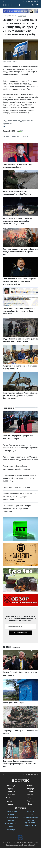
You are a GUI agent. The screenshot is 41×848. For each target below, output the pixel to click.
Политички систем (11, 817)
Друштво (11, 801)
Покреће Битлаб (30, 826)
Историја (11, 814)
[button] (37, 5)
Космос (30, 795)
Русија (10, 789)
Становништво (10, 823)
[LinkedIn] (35, 1)
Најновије (11, 786)
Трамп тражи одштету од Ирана (16, 487)
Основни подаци (11, 811)
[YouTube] (29, 1)
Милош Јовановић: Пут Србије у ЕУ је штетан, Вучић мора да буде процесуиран (19, 496)
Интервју (30, 789)
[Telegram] (37, 1)
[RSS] (3, 1)
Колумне (30, 792)
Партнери (30, 811)
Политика (11, 792)
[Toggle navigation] (36, 5)
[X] (26, 1)
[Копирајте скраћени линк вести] (20, 126)
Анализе (11, 804)
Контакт (30, 814)
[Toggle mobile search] (33, 5)
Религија (11, 820)
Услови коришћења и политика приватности (30, 819)
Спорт (30, 804)
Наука (30, 798)
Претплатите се (20, 633)
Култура (30, 801)
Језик (11, 826)
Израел (6, 136)
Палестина (16, 136)
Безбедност (22, 16)
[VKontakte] (32, 1)
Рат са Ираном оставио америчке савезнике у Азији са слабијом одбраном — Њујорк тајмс (20, 448)
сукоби (25, 136)
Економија (11, 795)
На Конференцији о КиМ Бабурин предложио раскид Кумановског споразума (17, 508)
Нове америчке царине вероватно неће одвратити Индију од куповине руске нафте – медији (19, 478)
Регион (30, 786)
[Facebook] (23, 1)
